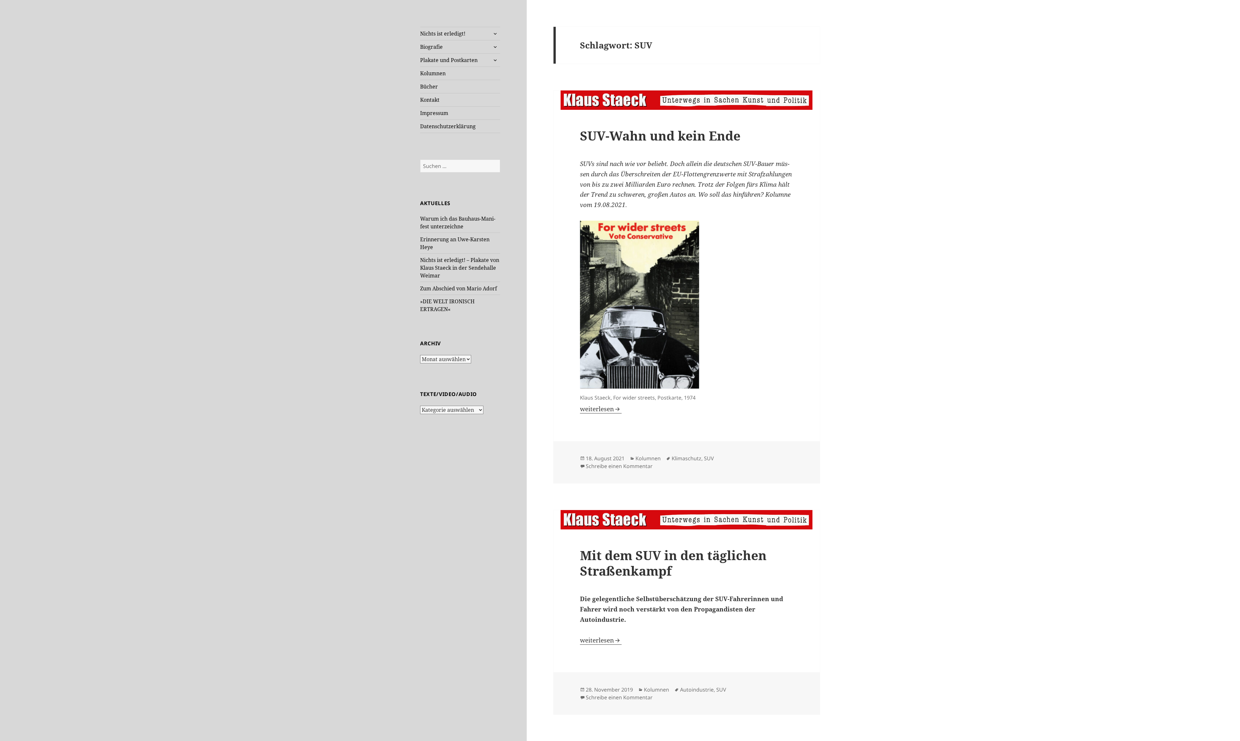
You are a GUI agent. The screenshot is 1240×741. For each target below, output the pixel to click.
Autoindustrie (697, 689)
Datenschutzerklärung (448, 126)
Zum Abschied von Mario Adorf (458, 288)
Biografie (431, 46)
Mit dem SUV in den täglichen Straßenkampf (673, 563)
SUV (709, 458)
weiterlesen (601, 409)
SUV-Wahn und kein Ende (660, 135)
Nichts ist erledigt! (442, 33)
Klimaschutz (686, 458)
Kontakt (429, 99)
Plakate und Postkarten (449, 60)
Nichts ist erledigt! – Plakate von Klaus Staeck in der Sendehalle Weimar (459, 267)
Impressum (434, 113)
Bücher (429, 86)
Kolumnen (433, 73)
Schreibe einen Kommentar (619, 466)
